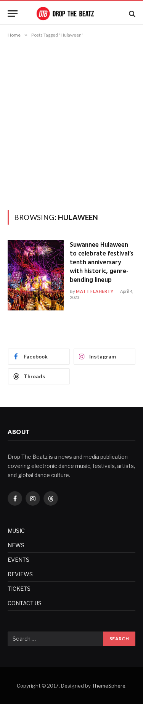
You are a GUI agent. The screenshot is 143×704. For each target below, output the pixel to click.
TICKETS (19, 588)
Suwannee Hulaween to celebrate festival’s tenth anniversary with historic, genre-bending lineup (101, 262)
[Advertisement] (71, 122)
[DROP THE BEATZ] (71, 13)
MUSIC (16, 530)
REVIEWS (20, 574)
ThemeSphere (108, 686)
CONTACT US (25, 603)
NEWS (16, 545)
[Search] (131, 13)
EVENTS (18, 559)
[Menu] (13, 13)
